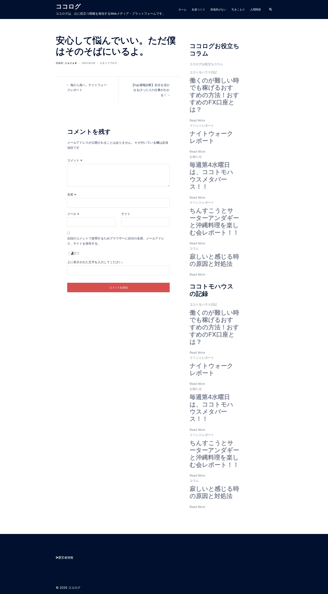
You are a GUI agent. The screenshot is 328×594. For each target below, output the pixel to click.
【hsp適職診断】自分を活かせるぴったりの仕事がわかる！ (150, 90)
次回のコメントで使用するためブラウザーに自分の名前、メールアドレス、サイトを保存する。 (115, 240)
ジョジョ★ (71, 63)
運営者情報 (65, 557)
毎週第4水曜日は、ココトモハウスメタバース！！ (211, 175)
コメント (74, 160)
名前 (71, 194)
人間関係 (255, 9)
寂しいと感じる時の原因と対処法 (214, 260)
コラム (194, 248)
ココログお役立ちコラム (206, 64)
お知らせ (196, 156)
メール (73, 214)
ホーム (182, 9)
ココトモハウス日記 (203, 72)
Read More (197, 120)
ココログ (68, 6)
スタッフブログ (108, 63)
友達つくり (198, 9)
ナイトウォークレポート (211, 137)
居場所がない (218, 9)
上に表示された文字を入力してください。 (96, 262)
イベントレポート (202, 125)
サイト (125, 214)
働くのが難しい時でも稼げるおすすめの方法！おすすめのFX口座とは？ (214, 95)
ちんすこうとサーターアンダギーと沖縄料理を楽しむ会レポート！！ (214, 221)
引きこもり (238, 9)
